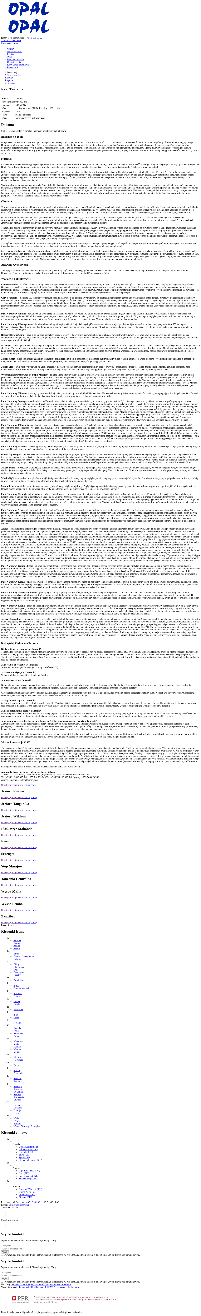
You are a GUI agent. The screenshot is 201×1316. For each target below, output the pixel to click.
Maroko (17, 1046)
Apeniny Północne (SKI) (30, 1189)
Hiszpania (18, 1009)
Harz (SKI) (24, 1173)
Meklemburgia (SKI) (28, 1178)
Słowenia (18, 1089)
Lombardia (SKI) (27, 1194)
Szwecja (17, 1099)
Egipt (16, 985)
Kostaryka (18, 1033)
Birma (16, 953)
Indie (16, 1014)
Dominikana (19, 980)
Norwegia (18, 1060)
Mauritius (18, 1049)
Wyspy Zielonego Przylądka (27, 1126)
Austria (16, 948)
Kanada (17, 1028)
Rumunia (18, 1081)
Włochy (17, 1123)
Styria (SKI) (24, 1154)
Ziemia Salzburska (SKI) (30, 1160)
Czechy (17, 975)
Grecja (17, 1001)
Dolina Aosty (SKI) (28, 1192)
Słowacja (18, 1086)
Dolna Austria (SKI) (28, 1146)
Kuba (16, 1036)
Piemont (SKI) (25, 1197)
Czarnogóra (19, 972)
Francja (17, 996)
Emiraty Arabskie (22, 988)
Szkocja (17, 1094)
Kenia (16, 1030)
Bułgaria (17, 959)
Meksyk (17, 1052)
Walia (16, 1118)
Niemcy (17, 1057)
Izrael (16, 1017)
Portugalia (18, 1073)
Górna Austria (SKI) (28, 1149)
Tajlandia (18, 1105)
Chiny (16, 964)
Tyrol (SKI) (24, 1157)
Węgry (17, 1121)
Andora (16, 943)
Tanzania (11, 83)
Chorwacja (19, 967)
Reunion (17, 1078)
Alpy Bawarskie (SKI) (29, 1170)
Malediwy (18, 1041)
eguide (10, 77)
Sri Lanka (18, 1091)
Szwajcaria (19, 1097)
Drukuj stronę (30, 785)
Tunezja (17, 1110)
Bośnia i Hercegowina (24, 956)
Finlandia (18, 993)
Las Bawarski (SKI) (28, 1176)
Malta (16, 1044)
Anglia (16, 945)
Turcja (16, 1113)
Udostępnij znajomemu (12, 785)
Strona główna (14, 75)
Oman (16, 1065)
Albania (17, 940)
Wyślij (5, 1252)
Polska (17, 1070)
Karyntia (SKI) (26, 1152)
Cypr (16, 969)
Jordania (17, 1022)
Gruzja (17, 1004)
